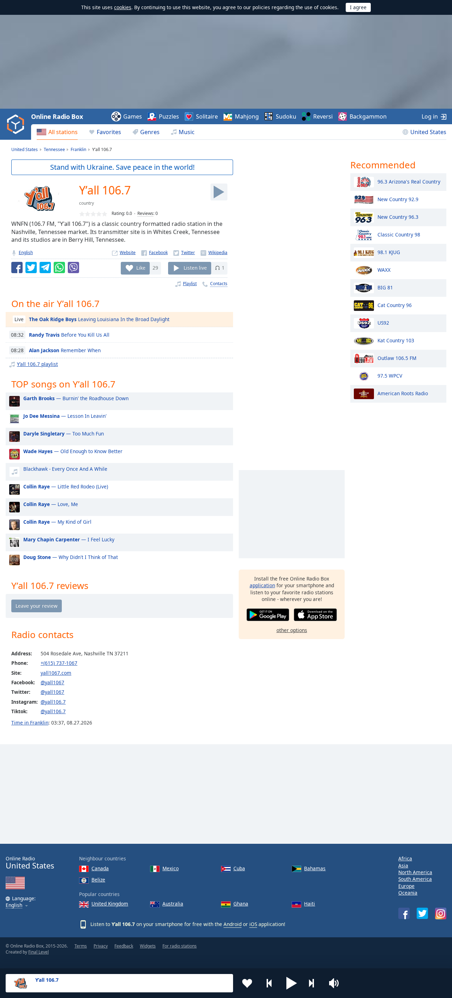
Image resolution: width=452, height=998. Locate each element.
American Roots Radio (402, 393)
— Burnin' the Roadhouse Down (76, 398)
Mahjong (247, 116)
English (26, 252)
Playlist (190, 284)
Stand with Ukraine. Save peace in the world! (122, 167)
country (86, 203)
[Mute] (336, 983)
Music (187, 132)
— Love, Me (50, 504)
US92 (383, 322)
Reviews (145, 213)
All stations (63, 132)
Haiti (309, 903)
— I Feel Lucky (68, 539)
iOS (253, 924)
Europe (406, 886)
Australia (172, 903)
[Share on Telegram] (45, 267)
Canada (100, 868)
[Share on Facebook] (17, 267)
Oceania (407, 892)
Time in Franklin (29, 722)
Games (132, 116)
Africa (405, 858)
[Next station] (313, 983)
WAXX (384, 269)
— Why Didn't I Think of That (70, 557)
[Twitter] (184, 252)
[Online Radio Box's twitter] (422, 913)
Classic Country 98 (398, 234)
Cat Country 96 (394, 304)
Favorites (109, 132)
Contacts (218, 284)
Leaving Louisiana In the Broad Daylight (99, 319)
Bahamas (315, 868)
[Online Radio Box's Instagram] (440, 913)
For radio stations (179, 946)
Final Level (38, 952)
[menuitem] (57, 132)
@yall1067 (52, 682)
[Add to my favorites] (247, 983)
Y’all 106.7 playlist (37, 364)
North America (415, 872)
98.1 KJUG (388, 251)
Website (128, 252)
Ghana (240, 903)
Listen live (195, 267)
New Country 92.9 (397, 199)
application (262, 585)
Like (140, 267)
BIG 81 (385, 287)
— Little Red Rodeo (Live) (65, 486)
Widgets (148, 946)
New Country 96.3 (397, 216)
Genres (150, 132)
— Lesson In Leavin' (65, 416)
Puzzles (169, 116)
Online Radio (30, 862)
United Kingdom (109, 903)
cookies (122, 7)
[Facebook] (154, 252)
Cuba (239, 868)
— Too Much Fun (63, 433)
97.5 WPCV (389, 375)
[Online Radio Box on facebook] (404, 913)
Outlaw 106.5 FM (396, 357)
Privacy (101, 946)
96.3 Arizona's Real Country (408, 181)
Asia (403, 865)
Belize (98, 879)
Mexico (170, 868)
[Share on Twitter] (31, 267)
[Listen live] (218, 192)
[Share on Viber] (73, 267)
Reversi (323, 116)
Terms (81, 946)
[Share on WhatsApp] (59, 267)
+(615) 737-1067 (59, 663)
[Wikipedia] (214, 252)
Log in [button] (430, 116)
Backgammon (368, 116)
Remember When (65, 350)
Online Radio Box (57, 116)
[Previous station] (269, 983)
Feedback (123, 946)
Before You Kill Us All (69, 334)
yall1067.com (56, 672)
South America (415, 879)
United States (428, 132)
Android (233, 924)
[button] (291, 983)
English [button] (14, 905)
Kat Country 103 (395, 340)
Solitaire (207, 116)
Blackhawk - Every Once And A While (65, 468)
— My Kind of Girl (57, 521)
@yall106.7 (53, 701)
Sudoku (286, 116)
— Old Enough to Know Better (73, 451)
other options (291, 630)
